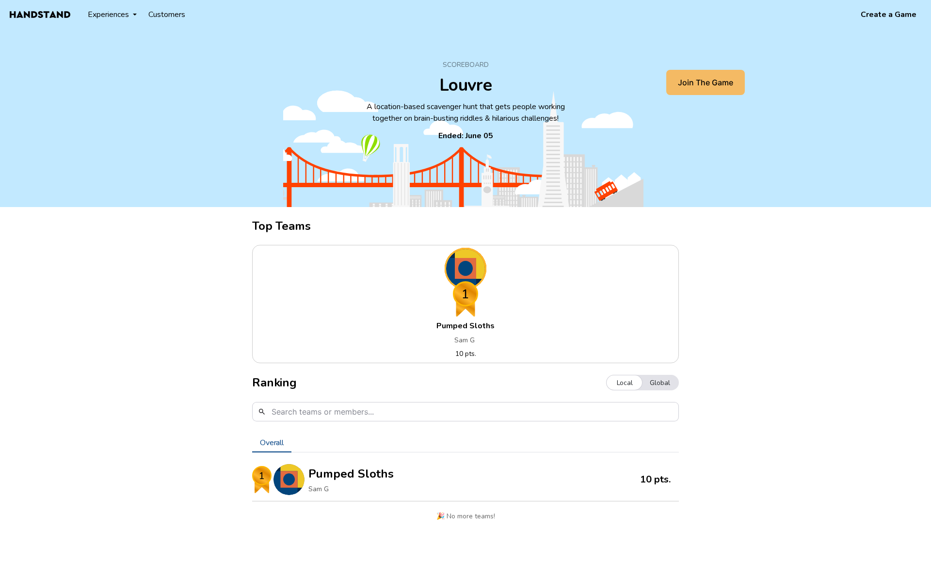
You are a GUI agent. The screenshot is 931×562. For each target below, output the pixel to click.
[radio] (624, 382)
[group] (642, 382)
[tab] (271, 442)
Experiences (108, 14)
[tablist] (465, 442)
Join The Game (705, 82)
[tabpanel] (465, 494)
